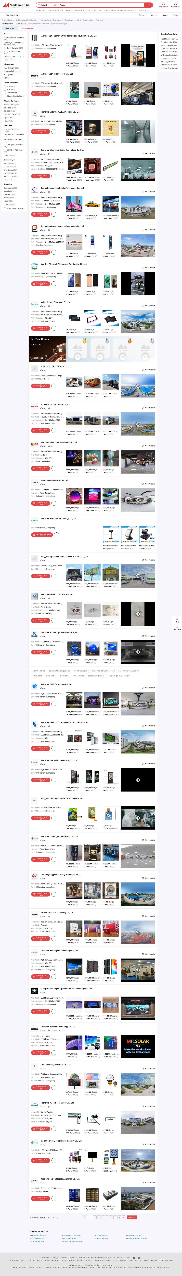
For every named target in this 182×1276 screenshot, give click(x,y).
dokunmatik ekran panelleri (59, 671)
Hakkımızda (46, 1257)
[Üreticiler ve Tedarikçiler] (15, 5)
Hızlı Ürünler (118, 1257)
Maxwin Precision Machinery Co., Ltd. (57, 912)
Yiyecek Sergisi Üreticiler (170, 64)
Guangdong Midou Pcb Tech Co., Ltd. (56, 73)
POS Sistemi (37, 676)
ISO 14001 (10, 108)
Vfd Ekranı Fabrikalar (37, 1241)
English (23, 1260)
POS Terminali (78, 676)
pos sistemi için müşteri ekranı (118, 676)
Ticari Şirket (11, 68)
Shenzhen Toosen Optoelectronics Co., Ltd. (59, 632)
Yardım (153, 15)
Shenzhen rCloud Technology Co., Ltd (57, 1102)
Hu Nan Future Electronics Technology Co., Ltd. (61, 1140)
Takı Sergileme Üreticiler (170, 61)
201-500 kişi (10, 173)
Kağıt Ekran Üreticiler (69, 1238)
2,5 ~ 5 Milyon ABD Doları (13, 140)
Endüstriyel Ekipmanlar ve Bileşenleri (13, 44)
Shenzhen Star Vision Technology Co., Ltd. (59, 760)
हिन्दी (131, 1260)
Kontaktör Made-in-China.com (101, 1257)
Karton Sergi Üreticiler (37, 1238)
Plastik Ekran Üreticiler (133, 1235)
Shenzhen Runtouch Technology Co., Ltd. (58, 518)
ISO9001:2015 (11, 104)
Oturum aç (175, 6)
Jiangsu (9, 197)
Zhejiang (9, 194)
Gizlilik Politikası (83, 1257)
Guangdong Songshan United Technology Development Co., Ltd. (68, 35)
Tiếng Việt (154, 1260)
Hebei (8, 201)
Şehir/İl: (34, 48)
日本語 (47, 1260)
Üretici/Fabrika (12, 71)
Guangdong (10, 188)
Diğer (7, 77)
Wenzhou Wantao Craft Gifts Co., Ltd (56, 594)
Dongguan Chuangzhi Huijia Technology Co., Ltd (61, 798)
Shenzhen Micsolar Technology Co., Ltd (58, 1026)
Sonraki (130, 1217)
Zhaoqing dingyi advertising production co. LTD (61, 874)
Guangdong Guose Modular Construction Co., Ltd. (62, 226)
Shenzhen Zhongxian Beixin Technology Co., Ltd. (62, 150)
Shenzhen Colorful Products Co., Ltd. (60, 111)
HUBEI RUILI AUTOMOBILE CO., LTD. (56, 366)
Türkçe (146, 1260)
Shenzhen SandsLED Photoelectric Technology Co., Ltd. (65, 722)
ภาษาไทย (138, 1260)
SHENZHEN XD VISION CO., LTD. (54, 480)
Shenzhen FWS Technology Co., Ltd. (56, 684)
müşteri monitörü (80, 671)
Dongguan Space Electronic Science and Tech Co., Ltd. (64, 556)
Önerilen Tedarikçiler (169, 34)
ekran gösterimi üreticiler (55, 10)
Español (63, 1260)
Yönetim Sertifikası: (38, 169)
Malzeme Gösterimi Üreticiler (71, 1235)
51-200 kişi (10, 167)
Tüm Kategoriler (12, 15)
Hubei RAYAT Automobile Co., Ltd (55, 404)
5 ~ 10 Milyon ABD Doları (13, 146)
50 (58, 1217)
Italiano (88, 1260)
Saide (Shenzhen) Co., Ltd (55, 1064)
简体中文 (31, 1260)
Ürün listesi (10, 28)
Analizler (127, 1257)
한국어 (108, 1260)
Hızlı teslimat (11, 93)
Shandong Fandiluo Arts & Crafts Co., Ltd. (58, 442)
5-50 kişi (10, 163)
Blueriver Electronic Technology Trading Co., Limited (63, 264)
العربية (115, 1260)
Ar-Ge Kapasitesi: (37, 166)
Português (80, 1260)
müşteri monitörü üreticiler (100, 10)
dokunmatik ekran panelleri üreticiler (77, 10)
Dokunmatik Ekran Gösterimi (128, 671)
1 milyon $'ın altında (11, 130)
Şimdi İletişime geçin (41, 55)
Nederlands (123, 1260)
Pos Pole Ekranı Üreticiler (170, 52)
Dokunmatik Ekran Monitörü (102, 671)
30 (53, 1217)
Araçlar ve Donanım (13, 48)
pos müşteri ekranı (95, 676)
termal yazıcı (51, 676)
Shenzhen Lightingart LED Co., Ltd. (59, 836)
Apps (165, 15)
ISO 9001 (9, 111)
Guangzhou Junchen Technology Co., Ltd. (62, 188)
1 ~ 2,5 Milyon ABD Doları (13, 151)
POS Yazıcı (64, 676)
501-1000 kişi (11, 176)
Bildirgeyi (56, 1257)
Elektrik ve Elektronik (14, 56)
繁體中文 (40, 1260)
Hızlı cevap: (35, 321)
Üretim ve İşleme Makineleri (14, 38)
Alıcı (140, 15)
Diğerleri (9, 117)
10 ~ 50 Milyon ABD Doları (14, 135)
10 (48, 1217)
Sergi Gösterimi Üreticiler (38, 1235)
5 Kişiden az (10, 170)
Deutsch (71, 1260)
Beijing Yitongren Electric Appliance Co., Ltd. (60, 1178)
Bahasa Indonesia (167, 1260)
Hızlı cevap (10, 89)
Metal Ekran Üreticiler (101, 1235)
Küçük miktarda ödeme (15, 96)
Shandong (10, 191)
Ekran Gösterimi (38, 671)
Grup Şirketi (10, 74)
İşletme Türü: (36, 159)
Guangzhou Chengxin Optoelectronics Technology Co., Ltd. (66, 988)
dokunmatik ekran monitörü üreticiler (123, 10)
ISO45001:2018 (12, 114)
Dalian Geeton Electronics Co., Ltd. (55, 302)
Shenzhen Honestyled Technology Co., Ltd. (59, 950)
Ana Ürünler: (35, 45)
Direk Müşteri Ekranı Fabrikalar (136, 1238)
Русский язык (98, 1260)
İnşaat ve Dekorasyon (12, 52)
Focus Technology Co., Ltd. (90, 1265)
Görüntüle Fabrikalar (101, 1238)
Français (55, 1260)
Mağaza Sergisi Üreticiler (170, 68)
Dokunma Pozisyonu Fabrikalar (72, 1241)
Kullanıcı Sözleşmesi (68, 1257)
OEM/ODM (10, 86)
